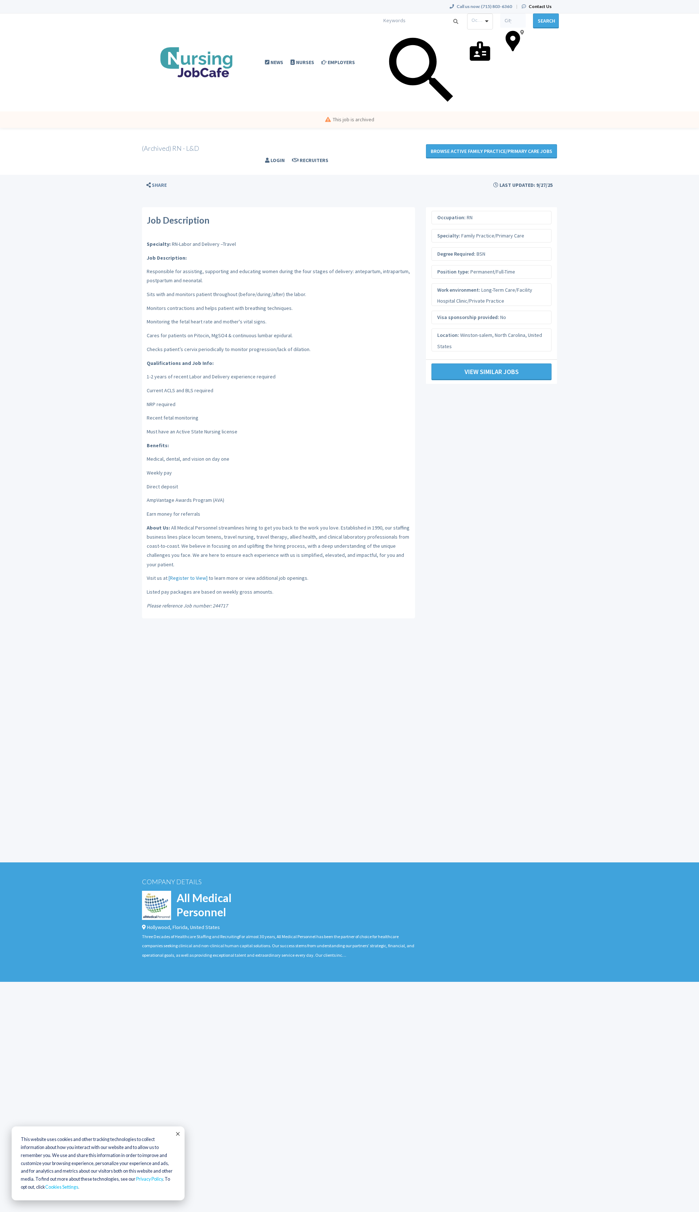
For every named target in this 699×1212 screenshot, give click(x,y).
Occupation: (451, 217)
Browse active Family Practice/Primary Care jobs (491, 151)
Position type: (453, 271)
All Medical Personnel (204, 904)
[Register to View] (188, 578)
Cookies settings (61, 1187)
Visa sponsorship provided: (468, 317)
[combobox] (480, 21)
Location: (448, 335)
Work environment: (458, 290)
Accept (177, 1133)
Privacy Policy (149, 1179)
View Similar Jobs (492, 371)
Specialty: (448, 235)
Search (546, 20)
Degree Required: (456, 254)
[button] (156, 185)
